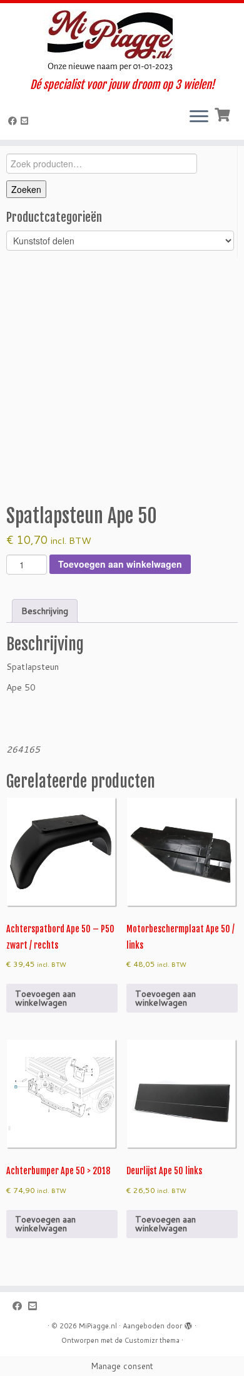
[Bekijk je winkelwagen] (224, 113)
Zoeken (26, 189)
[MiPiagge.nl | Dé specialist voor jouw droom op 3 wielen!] (122, 40)
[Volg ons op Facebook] (14, 121)
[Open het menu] (199, 117)
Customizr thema (152, 1340)
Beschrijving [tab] (44, 611)
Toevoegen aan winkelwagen (120, 564)
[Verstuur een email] (26, 121)
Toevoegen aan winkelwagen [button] (45, 998)
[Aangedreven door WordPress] (188, 1323)
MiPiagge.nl (98, 1326)
